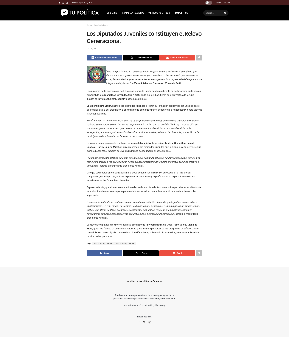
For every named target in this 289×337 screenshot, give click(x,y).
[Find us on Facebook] (59, 3)
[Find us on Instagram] (67, 3)
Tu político (181, 13)
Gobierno (112, 13)
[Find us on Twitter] (63, 3)
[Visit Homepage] (80, 13)
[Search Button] (225, 13)
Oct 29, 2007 (92, 48)
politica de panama (103, 243)
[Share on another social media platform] (199, 57)
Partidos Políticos (159, 13)
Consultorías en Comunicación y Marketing (144, 305)
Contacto (226, 3)
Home (218, 3)
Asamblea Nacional (133, 13)
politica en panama (125, 243)
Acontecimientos (101, 25)
